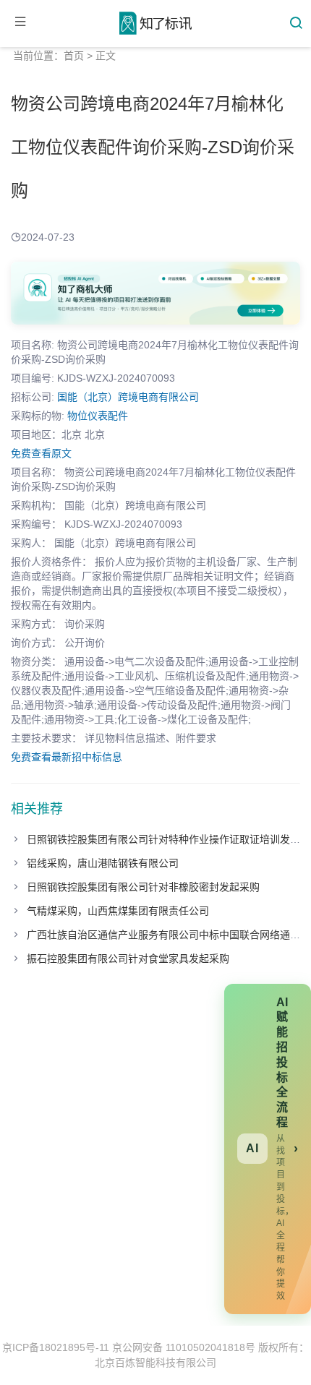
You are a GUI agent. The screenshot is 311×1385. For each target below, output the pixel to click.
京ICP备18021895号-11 (55, 1347)
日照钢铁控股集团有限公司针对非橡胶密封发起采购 (143, 887)
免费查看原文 (41, 453)
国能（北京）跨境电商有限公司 (128, 397)
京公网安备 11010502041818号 (183, 1347)
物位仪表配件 (97, 415)
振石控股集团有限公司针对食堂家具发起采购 (128, 958)
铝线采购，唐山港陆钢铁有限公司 (103, 863)
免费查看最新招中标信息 (66, 757)
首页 (74, 55)
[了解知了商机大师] (155, 293)
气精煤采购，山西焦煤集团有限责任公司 (118, 911)
